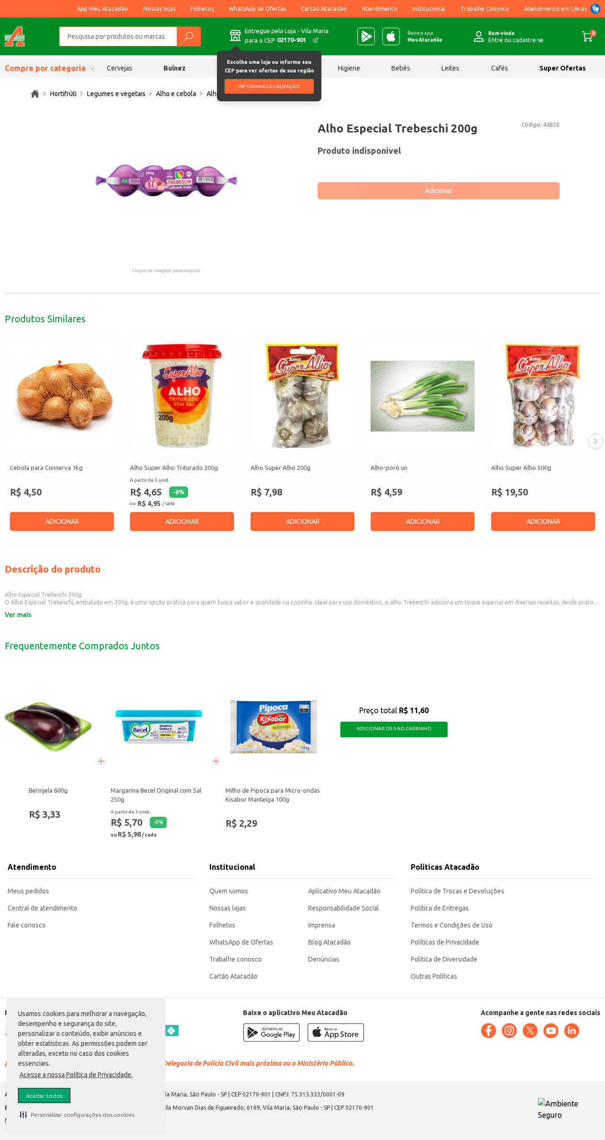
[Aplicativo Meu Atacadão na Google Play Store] (366, 36)
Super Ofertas (562, 68)
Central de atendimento (42, 908)
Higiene (349, 68)
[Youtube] (550, 1030)
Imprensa (321, 925)
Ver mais (18, 615)
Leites (450, 68)
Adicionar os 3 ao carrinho (394, 728)
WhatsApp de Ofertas (257, 9)
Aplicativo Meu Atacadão (344, 891)
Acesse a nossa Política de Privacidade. (76, 1074)
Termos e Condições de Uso (452, 925)
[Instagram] (509, 1030)
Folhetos (202, 9)
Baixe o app (424, 36)
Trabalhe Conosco (484, 9)
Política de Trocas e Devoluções (457, 891)
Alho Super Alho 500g (521, 467)
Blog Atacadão (329, 942)
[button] (77, 1114)
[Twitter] (529, 1030)
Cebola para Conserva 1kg (46, 467)
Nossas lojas (159, 9)
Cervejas (119, 68)
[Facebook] (488, 1030)
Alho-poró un (389, 467)
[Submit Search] (188, 36)
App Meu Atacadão (102, 9)
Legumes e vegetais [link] (116, 93)
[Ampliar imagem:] (166, 181)
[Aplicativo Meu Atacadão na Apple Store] (391, 36)
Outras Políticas (434, 976)
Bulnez (175, 68)
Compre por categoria (45, 68)
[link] (35, 93)
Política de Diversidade (444, 959)
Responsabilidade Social (343, 908)
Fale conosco (27, 925)
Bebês (400, 68)
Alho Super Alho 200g (281, 467)
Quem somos (228, 891)
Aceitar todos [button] (44, 1096)
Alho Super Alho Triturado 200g (174, 467)
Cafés (499, 68)
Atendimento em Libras (555, 9)
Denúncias (323, 959)
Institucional (429, 9)
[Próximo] (595, 441)
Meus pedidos (28, 891)
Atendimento (380, 9)
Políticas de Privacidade (445, 942)
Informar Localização (269, 86)
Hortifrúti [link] (63, 93)
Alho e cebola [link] (176, 93)
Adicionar (438, 190)
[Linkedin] (571, 1030)
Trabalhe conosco (235, 959)
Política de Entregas (440, 908)
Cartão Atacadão (324, 9)
